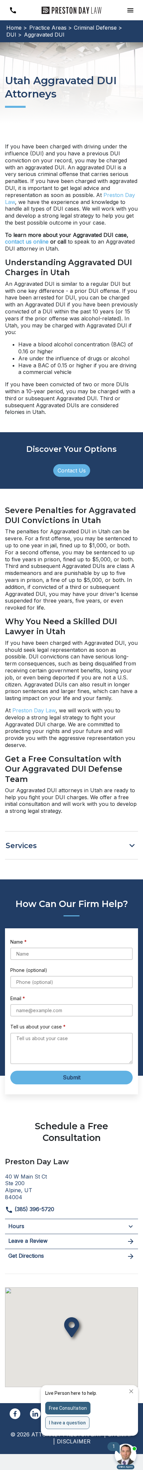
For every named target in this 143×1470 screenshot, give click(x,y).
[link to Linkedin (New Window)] (35, 1413)
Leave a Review (28, 1240)
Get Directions (26, 1255)
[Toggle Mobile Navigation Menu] (130, 10)
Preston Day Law (34, 710)
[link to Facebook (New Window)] (15, 1413)
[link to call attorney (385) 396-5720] (12, 10)
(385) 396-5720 (33, 1209)
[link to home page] (71, 9)
